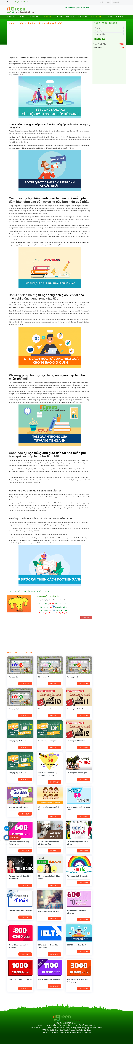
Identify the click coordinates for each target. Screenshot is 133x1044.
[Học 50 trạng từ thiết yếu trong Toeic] (79, 795)
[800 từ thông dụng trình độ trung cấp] (20, 933)
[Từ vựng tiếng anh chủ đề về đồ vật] (79, 830)
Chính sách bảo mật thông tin (50, 1032)
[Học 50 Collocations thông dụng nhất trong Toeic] (50, 761)
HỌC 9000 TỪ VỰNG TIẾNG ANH (76, 8)
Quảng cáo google (32, 242)
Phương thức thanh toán (84, 1032)
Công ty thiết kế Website (21, 2)
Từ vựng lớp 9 (14, 709)
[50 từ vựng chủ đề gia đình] (20, 795)
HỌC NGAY (25, 684)
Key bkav (38, 245)
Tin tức (101, 2)
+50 (50, 607)
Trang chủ (11, 16)
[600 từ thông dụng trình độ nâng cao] (79, 899)
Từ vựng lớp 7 (43, 677)
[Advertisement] (49, 41)
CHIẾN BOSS (86, 617)
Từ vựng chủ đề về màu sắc (77, 876)
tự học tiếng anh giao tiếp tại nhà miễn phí (32, 57)
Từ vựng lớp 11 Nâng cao (47, 741)
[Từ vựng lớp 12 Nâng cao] (20, 761)
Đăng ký (108, 2)
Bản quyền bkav (47, 245)
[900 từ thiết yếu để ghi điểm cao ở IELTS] (50, 933)
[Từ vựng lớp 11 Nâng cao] (50, 729)
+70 (50, 610)
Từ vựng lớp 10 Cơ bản (46, 709)
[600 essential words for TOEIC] (50, 899)
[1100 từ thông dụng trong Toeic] (50, 967)
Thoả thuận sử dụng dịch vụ (68, 1032)
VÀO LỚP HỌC (47, 16)
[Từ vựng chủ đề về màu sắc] (79, 864)
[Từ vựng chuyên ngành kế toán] (20, 899)
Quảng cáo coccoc (60, 242)
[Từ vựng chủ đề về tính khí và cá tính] (50, 864)
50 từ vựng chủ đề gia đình (18, 807)
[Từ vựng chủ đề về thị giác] (79, 761)
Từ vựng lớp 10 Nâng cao (18, 741)
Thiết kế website (20, 242)
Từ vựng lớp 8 (72, 677)
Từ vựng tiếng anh (59, 245)
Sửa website (71, 242)
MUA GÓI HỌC (34, 16)
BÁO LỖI (109, 16)
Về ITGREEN (119, 16)
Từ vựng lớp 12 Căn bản (76, 741)
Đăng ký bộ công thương (26, 245)
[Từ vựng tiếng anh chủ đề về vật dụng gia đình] (50, 830)
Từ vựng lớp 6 (14, 677)
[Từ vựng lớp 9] (20, 697)
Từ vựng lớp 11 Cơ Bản (76, 709)
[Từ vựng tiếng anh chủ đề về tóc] (50, 795)
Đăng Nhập (116, 2)
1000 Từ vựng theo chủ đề (76, 945)
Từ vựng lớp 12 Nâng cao (18, 773)
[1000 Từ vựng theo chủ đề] (79, 933)
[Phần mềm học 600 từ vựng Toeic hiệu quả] (20, 830)
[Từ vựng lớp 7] (50, 665)
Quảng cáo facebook (46, 242)
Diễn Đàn (69, 16)
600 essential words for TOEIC (49, 911)
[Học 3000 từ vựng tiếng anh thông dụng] (79, 967)
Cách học (22, 16)
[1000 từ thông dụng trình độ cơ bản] (20, 967)
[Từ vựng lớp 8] (79, 665)
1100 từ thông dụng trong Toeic (49, 979)
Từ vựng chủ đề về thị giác (77, 773)
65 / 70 (51, 604)
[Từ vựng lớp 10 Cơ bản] (50, 697)
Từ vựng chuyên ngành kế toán (20, 910)
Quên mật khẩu (100, 34)
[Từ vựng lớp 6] (20, 665)
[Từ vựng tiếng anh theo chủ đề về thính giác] (20, 864)
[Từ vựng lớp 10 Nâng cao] (20, 729)
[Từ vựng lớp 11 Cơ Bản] (79, 697)
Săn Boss (59, 16)
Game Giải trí (82, 16)
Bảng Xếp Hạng (96, 16)
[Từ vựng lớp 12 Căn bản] (79, 729)
